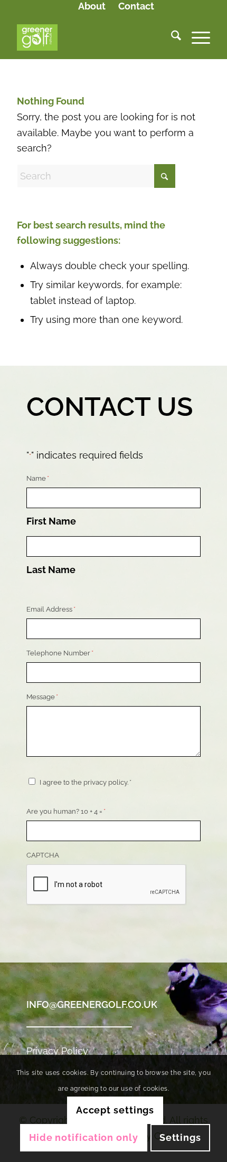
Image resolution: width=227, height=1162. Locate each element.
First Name (51, 521)
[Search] (170, 37)
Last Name (50, 569)
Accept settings (115, 1110)
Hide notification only (83, 1137)
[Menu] (195, 37)
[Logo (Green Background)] (94, 37)
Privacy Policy (57, 1050)
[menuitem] (92, 7)
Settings (180, 1137)
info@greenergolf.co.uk (91, 1004)
